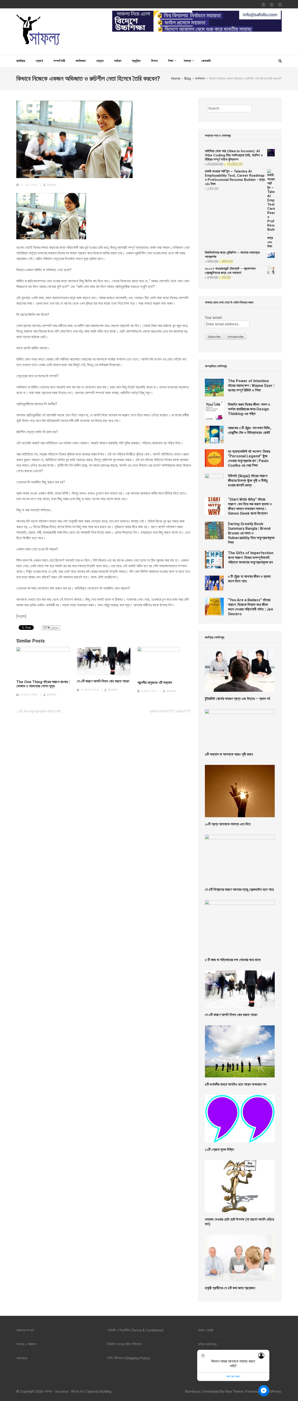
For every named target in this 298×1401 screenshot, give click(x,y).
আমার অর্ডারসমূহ (207, 1344)
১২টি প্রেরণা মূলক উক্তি (219, 1149)
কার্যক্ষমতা (81, 61)
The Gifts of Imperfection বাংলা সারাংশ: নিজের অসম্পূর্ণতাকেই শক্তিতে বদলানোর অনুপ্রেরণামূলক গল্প (250, 557)
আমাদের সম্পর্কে (25, 1330)
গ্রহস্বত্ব (21, 1358)
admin (52, 184)
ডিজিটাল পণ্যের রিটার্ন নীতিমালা (124, 1344)
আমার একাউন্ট (205, 1330)
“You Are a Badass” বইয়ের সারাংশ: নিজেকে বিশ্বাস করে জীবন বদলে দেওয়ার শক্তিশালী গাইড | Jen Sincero (250, 607)
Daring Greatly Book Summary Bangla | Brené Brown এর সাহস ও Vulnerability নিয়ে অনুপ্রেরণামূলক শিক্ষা (251, 533)
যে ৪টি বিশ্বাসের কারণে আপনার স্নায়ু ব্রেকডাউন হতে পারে (239, 889)
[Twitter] (272, 5)
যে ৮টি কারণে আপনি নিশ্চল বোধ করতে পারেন (103, 681)
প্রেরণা (39, 61)
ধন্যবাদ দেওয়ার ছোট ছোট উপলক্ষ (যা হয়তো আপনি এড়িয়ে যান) (239, 1221)
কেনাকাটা (206, 61)
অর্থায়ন (117, 61)
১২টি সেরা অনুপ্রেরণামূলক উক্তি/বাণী (38, 711)
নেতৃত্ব (100, 61)
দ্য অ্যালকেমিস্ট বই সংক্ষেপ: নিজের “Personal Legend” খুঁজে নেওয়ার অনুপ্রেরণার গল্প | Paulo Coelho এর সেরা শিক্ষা (249, 458)
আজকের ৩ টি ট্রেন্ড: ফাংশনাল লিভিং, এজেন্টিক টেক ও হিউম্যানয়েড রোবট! (249, 430)
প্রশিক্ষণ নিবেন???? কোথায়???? (170, 711)
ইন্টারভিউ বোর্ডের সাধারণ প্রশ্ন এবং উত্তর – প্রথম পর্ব (237, 698)
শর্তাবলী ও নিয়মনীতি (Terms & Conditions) (135, 1330)
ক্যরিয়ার (20, 61)
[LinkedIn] (280, 5)
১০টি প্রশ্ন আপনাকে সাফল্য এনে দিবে (228, 824)
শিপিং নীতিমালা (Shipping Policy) (128, 1358)
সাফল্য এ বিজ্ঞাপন (26, 1344)
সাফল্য (187, 61)
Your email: (213, 317)
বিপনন (154, 61)
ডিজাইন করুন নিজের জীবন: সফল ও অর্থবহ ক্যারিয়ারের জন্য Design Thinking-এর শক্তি (249, 409)
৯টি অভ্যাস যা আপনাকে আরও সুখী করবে (229, 754)
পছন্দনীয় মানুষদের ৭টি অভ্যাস (154, 683)
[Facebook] (263, 5)
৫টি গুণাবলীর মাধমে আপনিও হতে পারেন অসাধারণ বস (235, 1084)
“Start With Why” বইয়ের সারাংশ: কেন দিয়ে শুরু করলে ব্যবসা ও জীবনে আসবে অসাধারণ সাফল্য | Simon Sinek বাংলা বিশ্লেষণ (250, 506)
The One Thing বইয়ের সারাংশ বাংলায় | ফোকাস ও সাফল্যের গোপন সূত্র (43, 684)
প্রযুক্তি (136, 61)
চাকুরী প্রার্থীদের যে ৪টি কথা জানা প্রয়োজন (230, 1288)
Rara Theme (234, 1391)
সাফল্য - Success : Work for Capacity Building (77, 1391)
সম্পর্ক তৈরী (59, 61)
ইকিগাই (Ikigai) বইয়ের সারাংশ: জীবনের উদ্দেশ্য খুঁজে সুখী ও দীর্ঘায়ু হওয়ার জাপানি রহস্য (248, 480)
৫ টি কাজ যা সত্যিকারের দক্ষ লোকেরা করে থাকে (233, 960)
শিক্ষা (170, 61)
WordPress (272, 1391)
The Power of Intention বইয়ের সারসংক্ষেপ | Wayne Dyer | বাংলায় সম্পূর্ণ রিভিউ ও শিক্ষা (251, 385)
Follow (54, 627)
